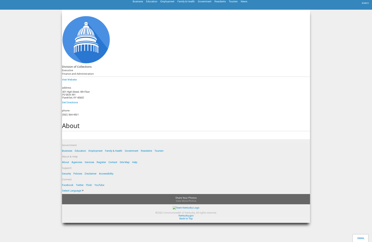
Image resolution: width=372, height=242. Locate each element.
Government (131, 150)
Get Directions (70, 102)
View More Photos (186, 200)
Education (80, 150)
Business (67, 150)
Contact (112, 162)
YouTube (99, 185)
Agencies (76, 162)
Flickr (89, 185)
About (65, 162)
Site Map (125, 162)
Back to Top (186, 218)
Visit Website (69, 79)
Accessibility (106, 173)
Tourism (159, 150)
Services (89, 162)
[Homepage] (18, 8)
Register (101, 162)
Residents (146, 150)
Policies (77, 173)
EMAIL (360, 238)
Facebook (67, 185)
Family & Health (113, 150)
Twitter (80, 185)
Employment (95, 150)
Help (134, 162)
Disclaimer (90, 173)
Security (66, 173)
